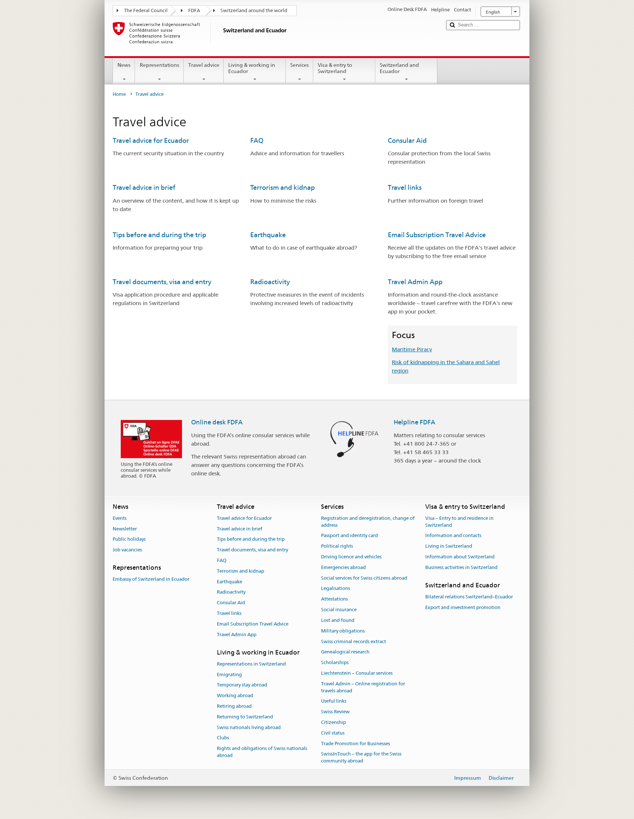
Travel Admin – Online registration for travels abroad (363, 687)
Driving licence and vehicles (351, 556)
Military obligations (343, 631)
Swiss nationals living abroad (249, 727)
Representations (159, 65)
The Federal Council (146, 10)
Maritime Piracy (412, 349)
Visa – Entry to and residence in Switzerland (459, 521)
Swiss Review (335, 711)
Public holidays (129, 539)
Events (120, 518)
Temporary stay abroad (242, 685)
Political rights (337, 546)
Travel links (405, 187)
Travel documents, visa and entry (162, 282)
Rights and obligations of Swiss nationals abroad (262, 752)
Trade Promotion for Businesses (355, 743)
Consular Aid (407, 140)
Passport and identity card (349, 536)
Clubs (223, 738)
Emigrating (229, 674)
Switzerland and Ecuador (399, 68)
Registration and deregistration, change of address (368, 521)
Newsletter (125, 529)
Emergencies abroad (343, 567)
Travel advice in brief (144, 187)
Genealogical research (345, 652)
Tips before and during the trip (159, 235)
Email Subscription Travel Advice (437, 235)
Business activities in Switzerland (461, 567)
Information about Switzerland (460, 556)
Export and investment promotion (462, 607)
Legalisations (335, 588)
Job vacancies (127, 549)
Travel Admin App (415, 282)
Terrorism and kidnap (282, 187)
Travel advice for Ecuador (151, 140)
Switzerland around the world (254, 10)
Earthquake (268, 235)
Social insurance (339, 609)
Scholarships (335, 662)
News (124, 65)
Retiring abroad (234, 706)
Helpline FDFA (414, 422)
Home (119, 94)
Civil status (333, 733)
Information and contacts (453, 536)
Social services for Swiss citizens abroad (364, 578)
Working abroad (235, 695)
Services (299, 65)
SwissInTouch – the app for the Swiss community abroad (361, 757)
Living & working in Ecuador (251, 68)
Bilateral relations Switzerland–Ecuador (469, 596)
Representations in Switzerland (251, 664)
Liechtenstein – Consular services (357, 673)
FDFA (194, 10)
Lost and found (337, 620)
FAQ (256, 140)
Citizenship (333, 722)
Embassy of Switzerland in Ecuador (151, 579)
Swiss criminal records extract (353, 641)
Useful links (333, 701)
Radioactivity (270, 282)
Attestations (334, 599)
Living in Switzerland (448, 546)
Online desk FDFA (217, 422)
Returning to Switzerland (245, 717)
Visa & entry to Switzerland (335, 68)
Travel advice (203, 65)
